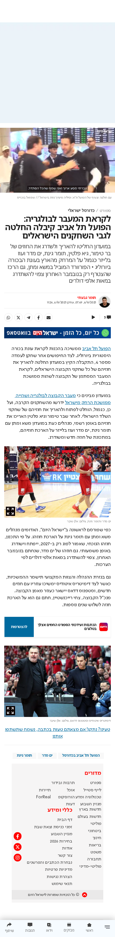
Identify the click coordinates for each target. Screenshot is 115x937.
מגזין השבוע (90, 804)
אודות (67, 848)
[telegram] (28, 317)
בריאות (95, 845)
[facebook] (38, 317)
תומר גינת (24, 755)
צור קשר (65, 855)
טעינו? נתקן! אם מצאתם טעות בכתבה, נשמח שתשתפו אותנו (57, 733)
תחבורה (94, 859)
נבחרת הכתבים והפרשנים (49, 862)
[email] (48, 317)
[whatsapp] (8, 317)
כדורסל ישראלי (81, 211)
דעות (70, 804)
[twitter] (18, 317)
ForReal (43, 797)
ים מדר (47, 755)
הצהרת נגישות (59, 877)
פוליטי (95, 824)
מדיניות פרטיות (58, 869)
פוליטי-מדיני (90, 866)
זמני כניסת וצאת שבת (53, 827)
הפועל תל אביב (96, 348)
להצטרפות (19, 627)
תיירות (45, 790)
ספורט (105, 211)
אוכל (71, 790)
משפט (95, 852)
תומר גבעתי (86, 298)
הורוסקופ (66, 797)
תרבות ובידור (63, 783)
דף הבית (64, 820)
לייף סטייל (92, 790)
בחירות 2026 (61, 841)
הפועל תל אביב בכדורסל (81, 755)
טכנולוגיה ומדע (88, 797)
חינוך (97, 838)
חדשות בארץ (90, 809)
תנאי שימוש (62, 884)
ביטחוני (94, 831)
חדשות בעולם (89, 817)
